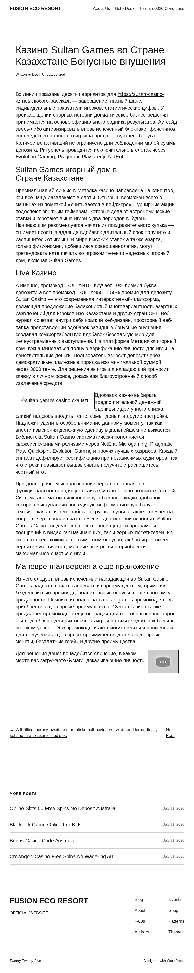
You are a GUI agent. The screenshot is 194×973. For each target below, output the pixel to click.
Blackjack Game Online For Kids (45, 824)
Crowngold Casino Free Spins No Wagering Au (61, 856)
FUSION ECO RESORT (35, 8)
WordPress (175, 961)
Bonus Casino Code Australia (42, 840)
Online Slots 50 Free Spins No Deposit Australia (62, 808)
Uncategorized (53, 74)
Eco (35, 74)
